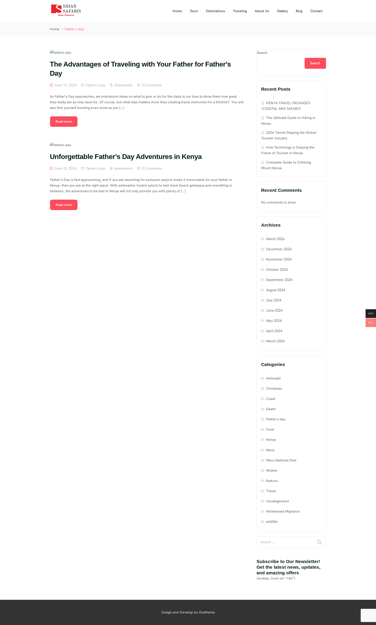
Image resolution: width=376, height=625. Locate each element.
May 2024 (274, 320)
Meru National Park (281, 460)
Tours (194, 11)
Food (270, 429)
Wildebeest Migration (283, 511)
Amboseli (273, 378)
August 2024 (275, 290)
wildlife (272, 521)
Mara (270, 450)
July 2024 (273, 300)
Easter (271, 409)
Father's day (95, 85)
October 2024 (277, 269)
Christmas (274, 388)
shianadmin (123, 85)
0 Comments (152, 85)
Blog (299, 11)
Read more (63, 121)
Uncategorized (277, 501)
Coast (270, 398)
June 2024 (274, 310)
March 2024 (275, 341)
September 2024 (279, 279)
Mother (271, 470)
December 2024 (279, 249)
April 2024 (274, 331)
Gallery (282, 11)
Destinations (215, 11)
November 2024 (279, 259)
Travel (271, 491)
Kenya (271, 439)
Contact (316, 11)
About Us (262, 11)
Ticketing (240, 11)
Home (177, 11)
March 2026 (275, 239)
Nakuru (272, 480)
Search (262, 52)
